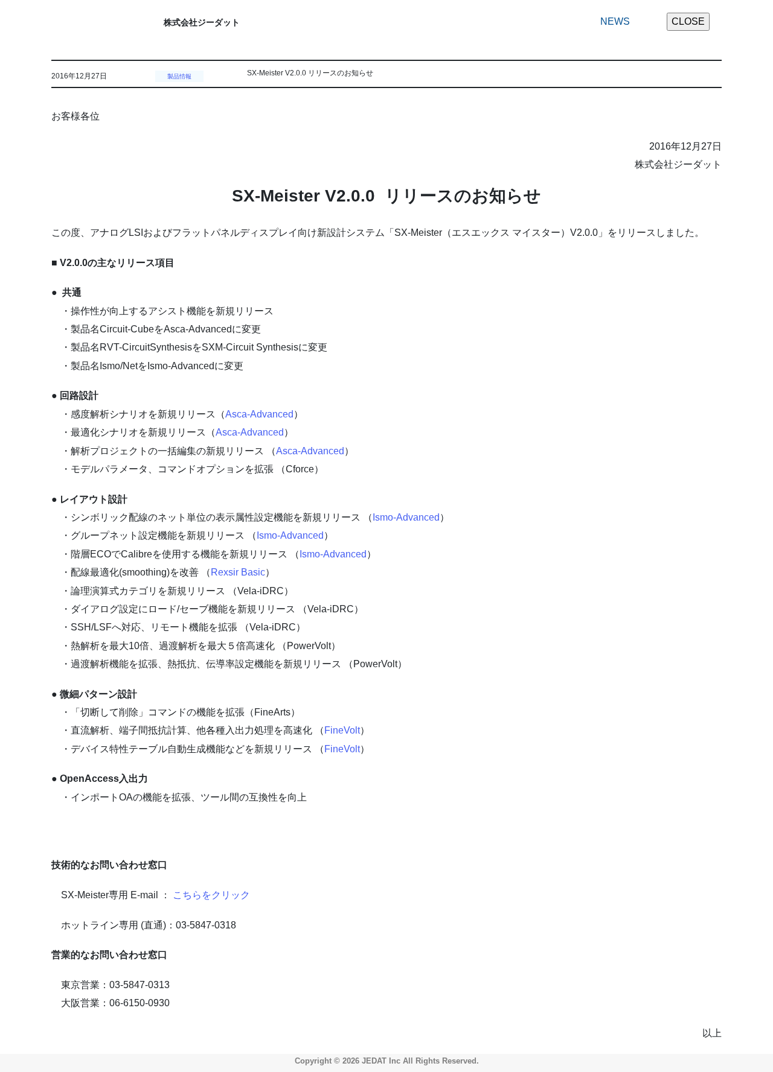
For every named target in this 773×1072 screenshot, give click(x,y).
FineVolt (342, 730)
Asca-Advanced (259, 414)
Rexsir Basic (238, 572)
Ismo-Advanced (406, 517)
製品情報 (179, 76)
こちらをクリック (211, 895)
